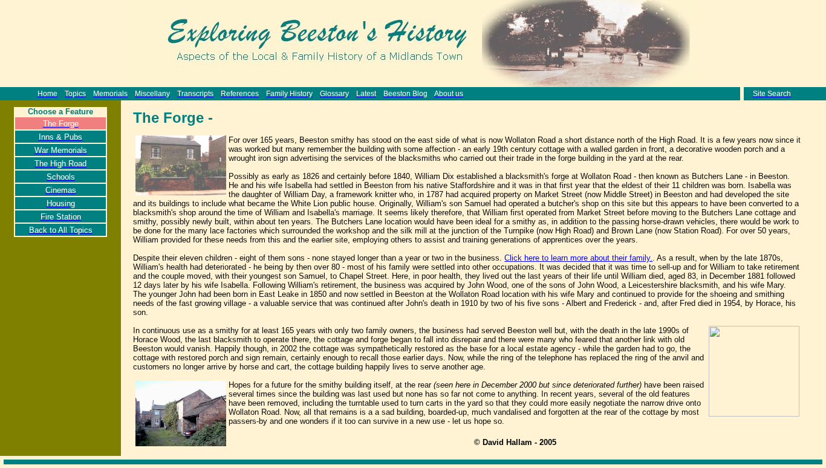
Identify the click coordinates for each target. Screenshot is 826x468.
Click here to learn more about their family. (578, 257)
